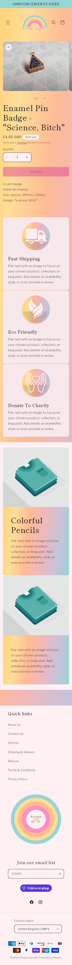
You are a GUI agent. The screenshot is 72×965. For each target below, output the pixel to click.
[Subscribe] (59, 873)
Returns (13, 761)
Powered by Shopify (50, 957)
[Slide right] (44, 98)
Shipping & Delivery (21, 752)
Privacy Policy (18, 779)
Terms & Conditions (21, 770)
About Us (14, 724)
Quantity (8, 149)
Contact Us (16, 733)
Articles (13, 742)
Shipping (21, 142)
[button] (8, 22)
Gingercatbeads (29, 957)
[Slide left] (27, 98)
